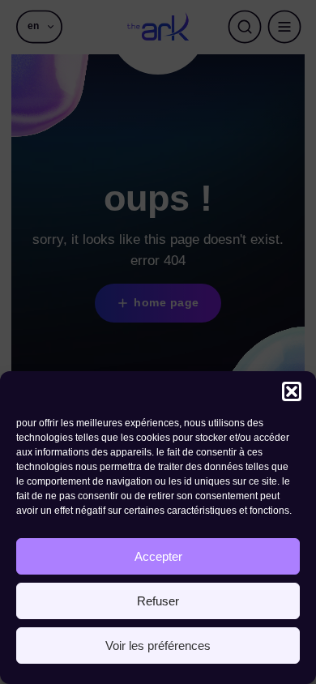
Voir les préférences (158, 645)
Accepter (158, 556)
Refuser (158, 601)
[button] (292, 391)
